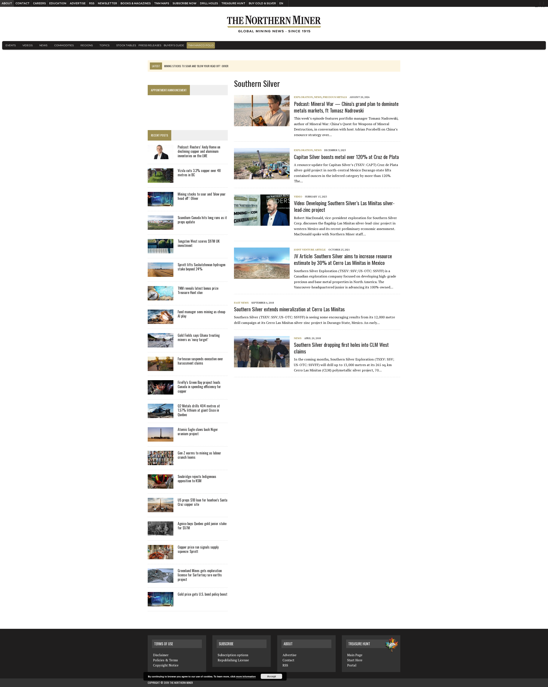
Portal (351, 665)
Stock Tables (126, 45)
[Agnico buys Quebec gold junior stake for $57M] (160, 532)
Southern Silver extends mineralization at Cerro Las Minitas (289, 309)
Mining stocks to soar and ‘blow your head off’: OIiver (202, 196)
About (7, 3)
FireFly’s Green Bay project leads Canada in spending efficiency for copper (199, 387)
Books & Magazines (136, 3)
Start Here (354, 660)
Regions (86, 45)
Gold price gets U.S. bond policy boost (202, 594)
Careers (39, 3)
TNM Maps (161, 3)
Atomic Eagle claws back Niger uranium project (198, 431)
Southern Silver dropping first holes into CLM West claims (341, 348)
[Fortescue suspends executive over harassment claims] (160, 368)
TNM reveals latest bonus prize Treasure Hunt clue (198, 290)
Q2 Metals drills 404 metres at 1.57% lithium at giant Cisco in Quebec (199, 410)
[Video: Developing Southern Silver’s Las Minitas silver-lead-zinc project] (264, 222)
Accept (271, 676)
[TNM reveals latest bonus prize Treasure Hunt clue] (160, 297)
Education (57, 3)
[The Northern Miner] (274, 24)
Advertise (78, 3)
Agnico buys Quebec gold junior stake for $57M (202, 526)
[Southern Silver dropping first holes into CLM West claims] (264, 364)
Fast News (241, 302)
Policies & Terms (165, 660)
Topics (104, 45)
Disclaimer (160, 655)
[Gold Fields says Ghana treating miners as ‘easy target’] (160, 344)
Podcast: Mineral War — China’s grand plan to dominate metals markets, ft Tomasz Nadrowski (346, 107)
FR (543, 5)
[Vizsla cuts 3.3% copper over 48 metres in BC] (160, 179)
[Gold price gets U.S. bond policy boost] (160, 603)
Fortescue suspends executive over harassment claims (200, 361)
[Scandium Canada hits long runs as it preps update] (160, 226)
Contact (22, 3)
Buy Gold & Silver (262, 3)
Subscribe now (185, 3)
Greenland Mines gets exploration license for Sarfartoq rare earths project (200, 575)
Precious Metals (335, 97)
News (43, 45)
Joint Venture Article (310, 249)
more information (246, 676)
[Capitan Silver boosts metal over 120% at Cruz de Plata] (264, 176)
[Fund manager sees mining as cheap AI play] (160, 321)
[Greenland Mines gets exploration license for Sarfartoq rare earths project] (160, 579)
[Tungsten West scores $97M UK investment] (160, 250)
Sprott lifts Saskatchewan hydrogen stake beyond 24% (201, 267)
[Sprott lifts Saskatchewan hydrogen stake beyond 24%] (160, 274)
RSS (91, 3)
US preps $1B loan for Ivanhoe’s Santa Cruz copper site (202, 502)
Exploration (303, 97)
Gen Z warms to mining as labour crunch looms (199, 455)
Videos (27, 45)
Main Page (354, 655)
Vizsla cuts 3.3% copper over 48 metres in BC (199, 173)
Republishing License (233, 660)
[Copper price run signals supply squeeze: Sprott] (160, 556)
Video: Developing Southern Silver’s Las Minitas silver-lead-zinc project (344, 206)
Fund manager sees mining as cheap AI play (201, 314)
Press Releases (149, 45)
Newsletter (107, 3)
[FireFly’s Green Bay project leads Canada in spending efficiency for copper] (160, 391)
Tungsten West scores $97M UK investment (199, 243)
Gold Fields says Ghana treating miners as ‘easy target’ (199, 337)
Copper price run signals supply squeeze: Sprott (198, 549)
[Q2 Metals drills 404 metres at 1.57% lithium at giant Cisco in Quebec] (160, 415)
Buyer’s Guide (174, 45)
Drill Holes (209, 3)
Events (11, 45)
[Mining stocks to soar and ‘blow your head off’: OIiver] (160, 203)
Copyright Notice (166, 665)
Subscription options (233, 655)
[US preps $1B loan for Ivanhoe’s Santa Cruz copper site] (160, 509)
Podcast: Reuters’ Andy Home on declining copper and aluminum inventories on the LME (199, 151)
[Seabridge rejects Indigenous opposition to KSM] (160, 485)
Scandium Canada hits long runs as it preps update (202, 220)
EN (281, 3)
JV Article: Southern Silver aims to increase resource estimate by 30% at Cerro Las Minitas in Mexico (343, 259)
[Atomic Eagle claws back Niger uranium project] (160, 438)
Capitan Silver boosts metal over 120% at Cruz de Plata (346, 156)
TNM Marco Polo (201, 45)
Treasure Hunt (233, 3)
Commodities (64, 45)
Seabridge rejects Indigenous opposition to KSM (197, 479)
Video (298, 196)
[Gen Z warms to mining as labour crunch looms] (160, 462)
